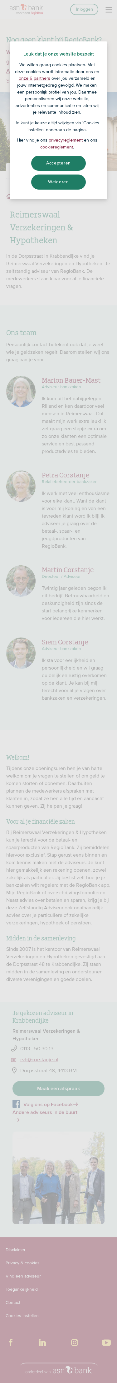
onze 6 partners (34, 78)
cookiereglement (56, 146)
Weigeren (58, 181)
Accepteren (58, 162)
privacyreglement (66, 140)
